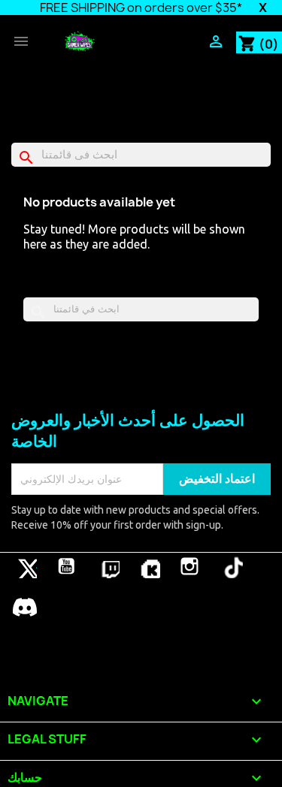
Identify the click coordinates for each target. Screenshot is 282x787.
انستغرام (189, 566)
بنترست (108, 566)
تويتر (25, 566)
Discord (25, 607)
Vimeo (148, 566)
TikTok (231, 566)
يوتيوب (66, 566)
